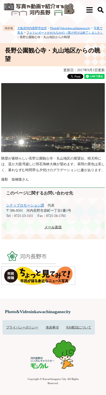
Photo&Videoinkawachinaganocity (70, 28)
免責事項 (52, 327)
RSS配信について (78, 327)
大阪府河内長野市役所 (32, 28)
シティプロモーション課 (25, 205)
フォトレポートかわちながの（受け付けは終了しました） (64, 32)
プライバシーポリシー (22, 327)
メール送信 (53, 227)
